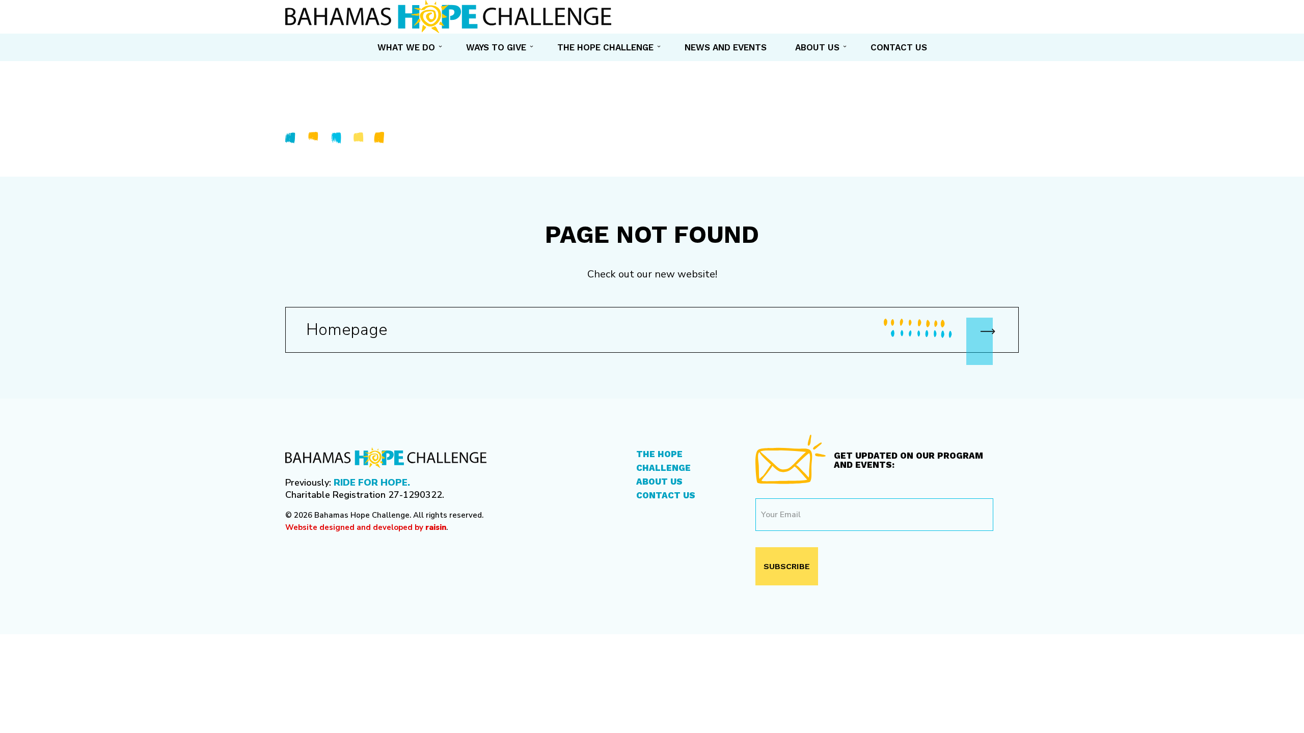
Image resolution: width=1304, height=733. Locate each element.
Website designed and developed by (365, 527)
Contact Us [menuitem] (899, 47)
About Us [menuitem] (817, 47)
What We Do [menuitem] (406, 47)
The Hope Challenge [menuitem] (605, 47)
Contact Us (665, 495)
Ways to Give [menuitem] (496, 47)
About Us (659, 481)
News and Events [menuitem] (726, 47)
